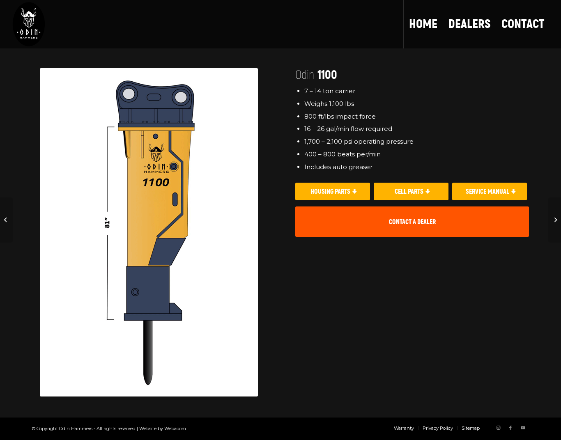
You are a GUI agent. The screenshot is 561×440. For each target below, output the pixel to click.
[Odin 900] (6, 220)
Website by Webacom (162, 428)
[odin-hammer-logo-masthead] (28, 24)
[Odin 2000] (554, 220)
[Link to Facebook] (510, 428)
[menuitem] (423, 24)
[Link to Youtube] (523, 428)
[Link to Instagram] (498, 428)
